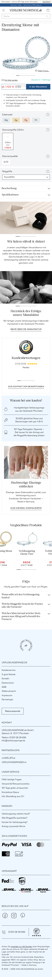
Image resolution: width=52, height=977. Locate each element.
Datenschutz (8, 683)
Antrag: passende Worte (13, 826)
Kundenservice (8, 670)
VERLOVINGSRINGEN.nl (14, 762)
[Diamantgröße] (48, 130)
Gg (16, 120)
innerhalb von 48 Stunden (21, 946)
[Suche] (47, 16)
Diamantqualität (10, 156)
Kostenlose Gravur (10, 792)
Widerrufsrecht (9, 691)
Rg (26, 120)
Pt (36, 120)
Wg (6, 120)
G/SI (6, 162)
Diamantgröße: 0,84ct (13, 130)
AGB (4, 687)
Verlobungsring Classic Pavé (27, 552)
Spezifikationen (10, 195)
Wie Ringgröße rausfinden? (14, 818)
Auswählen (9, 177)
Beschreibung (9, 188)
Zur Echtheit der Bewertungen (26, 386)
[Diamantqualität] (48, 156)
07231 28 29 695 (16, 932)
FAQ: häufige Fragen (11, 779)
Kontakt (5, 678)
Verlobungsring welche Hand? (16, 814)
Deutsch (46, 1)
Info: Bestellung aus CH (13, 796)
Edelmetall (7, 114)
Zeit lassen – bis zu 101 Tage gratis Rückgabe (20, 1)
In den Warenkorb (38, 86)
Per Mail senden (11, 80)
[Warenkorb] (48, 10)
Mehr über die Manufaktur (26, 329)
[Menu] (3, 10)
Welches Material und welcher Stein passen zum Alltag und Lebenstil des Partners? (21, 616)
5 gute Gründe (8, 674)
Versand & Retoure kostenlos (16, 784)
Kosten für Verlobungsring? (15, 822)
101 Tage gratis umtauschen (15, 788)
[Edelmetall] (48, 115)
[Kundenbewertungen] (26, 347)
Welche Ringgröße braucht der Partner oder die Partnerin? (22, 605)
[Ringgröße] (48, 171)
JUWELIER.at (8, 758)
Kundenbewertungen (26, 358)
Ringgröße (7, 171)
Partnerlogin (7, 699)
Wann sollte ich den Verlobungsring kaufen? (20, 596)
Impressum (7, 695)
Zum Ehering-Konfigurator (26, 508)
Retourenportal (12, 711)
